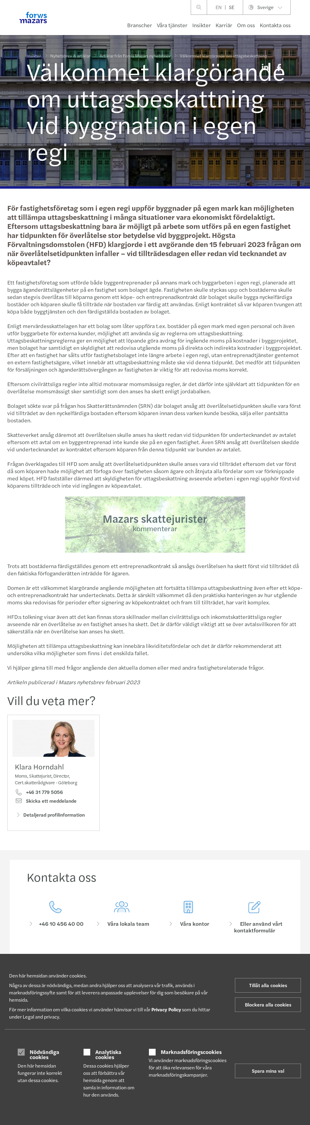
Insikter (201, 25)
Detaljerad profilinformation (54, 814)
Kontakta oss (275, 25)
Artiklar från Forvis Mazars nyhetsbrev (135, 56)
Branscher (139, 25)
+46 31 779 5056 (44, 792)
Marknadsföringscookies (191, 1052)
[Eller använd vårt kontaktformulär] (255, 917)
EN (219, 7)
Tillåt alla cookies (268, 985)
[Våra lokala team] (122, 917)
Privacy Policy (166, 1009)
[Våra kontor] (188, 917)
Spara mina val (268, 1070)
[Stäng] (303, 23)
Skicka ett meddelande (51, 801)
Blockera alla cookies (268, 1004)
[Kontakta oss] (55, 917)
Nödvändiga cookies (44, 1054)
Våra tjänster (172, 25)
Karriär (224, 25)
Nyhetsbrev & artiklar (70, 56)
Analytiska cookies (108, 1054)
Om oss (246, 25)
